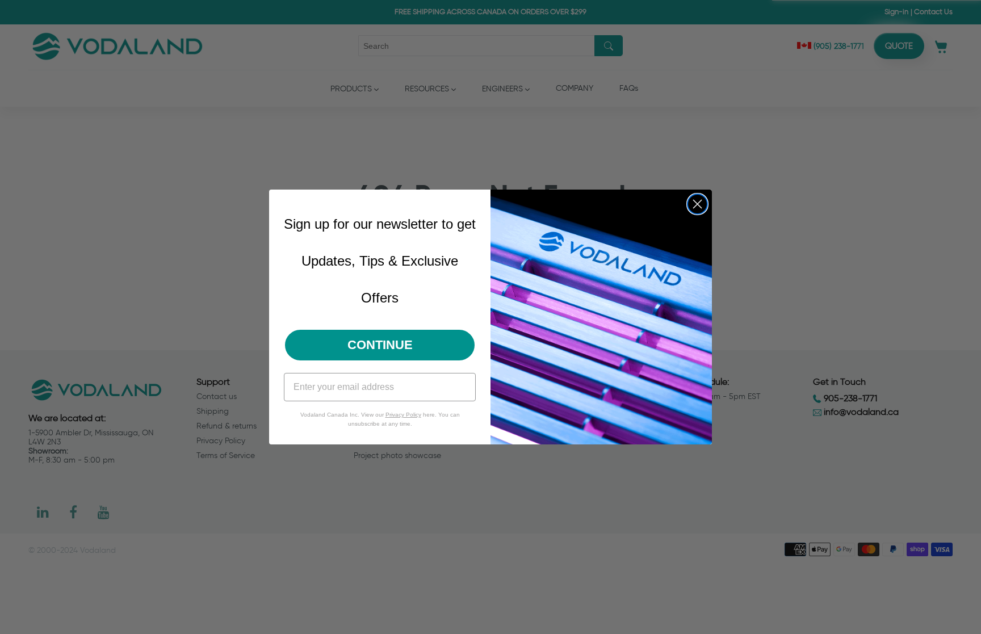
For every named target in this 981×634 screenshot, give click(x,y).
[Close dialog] (697, 204)
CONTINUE (380, 345)
